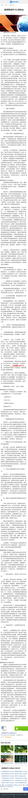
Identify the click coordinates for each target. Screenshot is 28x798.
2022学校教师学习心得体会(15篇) (13, 785)
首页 (2, 5)
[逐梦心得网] (14, 2)
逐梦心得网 (12, 794)
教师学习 (12, 5)
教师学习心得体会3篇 (20, 776)
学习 (6, 5)
